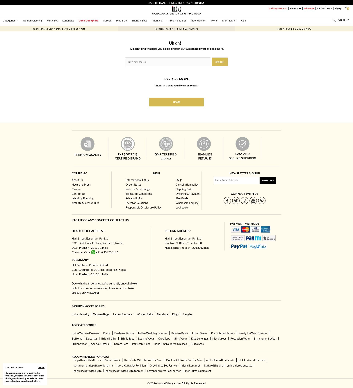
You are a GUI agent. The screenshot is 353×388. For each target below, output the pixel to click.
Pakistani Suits (141, 343)
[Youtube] (253, 200)
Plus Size (121, 20)
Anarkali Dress (100, 343)
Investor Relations (137, 202)
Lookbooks (182, 207)
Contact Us (78, 193)
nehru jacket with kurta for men (124, 370)
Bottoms (77, 338)
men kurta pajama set (198, 370)
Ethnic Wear (199, 333)
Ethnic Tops (127, 338)
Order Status (133, 184)
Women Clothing (32, 20)
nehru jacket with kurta (88, 370)
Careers (76, 189)
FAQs (179, 180)
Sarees (107, 20)
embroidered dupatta (239, 365)
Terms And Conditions (139, 193)
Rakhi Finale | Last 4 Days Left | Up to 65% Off (59, 28)
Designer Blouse (124, 333)
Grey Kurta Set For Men (164, 365)
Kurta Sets (197, 343)
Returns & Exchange (138, 189)
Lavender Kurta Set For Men (164, 370)
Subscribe (268, 180)
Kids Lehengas (199, 338)
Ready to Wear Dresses (253, 333)
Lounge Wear (146, 338)
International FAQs (137, 180)
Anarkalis (157, 20)
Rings (175, 314)
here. (37, 381)
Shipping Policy (185, 189)
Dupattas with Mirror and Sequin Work (97, 360)
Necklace (162, 314)
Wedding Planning (83, 198)
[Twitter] (236, 200)
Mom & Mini (229, 20)
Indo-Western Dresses (85, 333)
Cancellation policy (187, 184)
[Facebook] (227, 200)
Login (329, 8)
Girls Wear (180, 338)
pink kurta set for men (251, 360)
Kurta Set (52, 20)
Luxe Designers (88, 20)
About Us (77, 180)
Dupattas (91, 338)
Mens (214, 20)
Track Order (295, 8)
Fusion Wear (79, 343)
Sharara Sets (139, 20)
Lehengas (68, 20)
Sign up (338, 8)
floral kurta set (191, 365)
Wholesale (309, 8)
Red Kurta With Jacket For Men (143, 360)
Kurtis (106, 333)
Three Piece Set (176, 20)
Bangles (187, 314)
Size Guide (182, 198)
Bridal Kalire (109, 338)
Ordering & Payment (188, 193)
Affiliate (321, 8)
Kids (243, 20)
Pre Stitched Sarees (223, 333)
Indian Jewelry (80, 314)
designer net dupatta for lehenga (93, 365)
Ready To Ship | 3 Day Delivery (294, 28)
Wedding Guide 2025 (277, 8)
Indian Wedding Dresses (152, 333)
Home (176, 102)
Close (41, 367)
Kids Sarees (219, 338)
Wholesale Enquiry (187, 202)
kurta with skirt (213, 365)
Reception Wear (240, 338)
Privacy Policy (134, 198)
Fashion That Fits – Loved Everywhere (176, 28)
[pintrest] (262, 200)
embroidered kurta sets (220, 360)
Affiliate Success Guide (85, 202)
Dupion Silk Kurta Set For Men (184, 360)
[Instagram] (244, 200)
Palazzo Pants (179, 333)
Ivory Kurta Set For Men (131, 365)
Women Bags (101, 314)
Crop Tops (164, 338)
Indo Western (198, 20)
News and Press (81, 184)
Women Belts (145, 314)
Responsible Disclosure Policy (144, 207)
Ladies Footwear (123, 314)
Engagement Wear (265, 338)
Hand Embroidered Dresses (170, 343)
